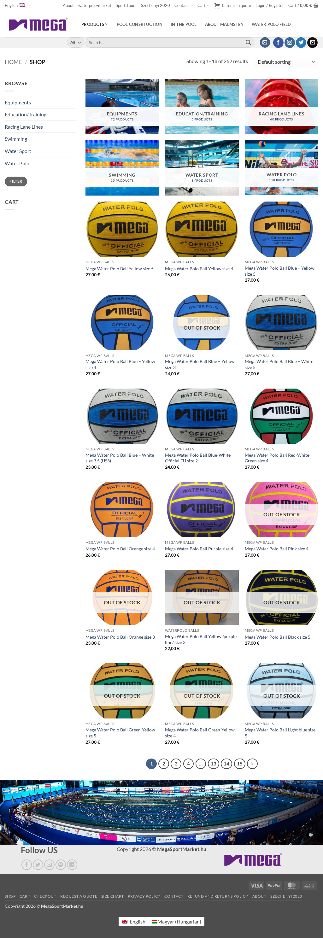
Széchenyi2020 (286, 896)
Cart (201, 5)
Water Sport (18, 151)
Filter (15, 181)
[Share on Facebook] (26, 864)
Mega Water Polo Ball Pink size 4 (276, 548)
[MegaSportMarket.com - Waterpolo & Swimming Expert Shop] (38, 24)
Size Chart (112, 896)
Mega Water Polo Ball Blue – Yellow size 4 (120, 364)
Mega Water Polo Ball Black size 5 (277, 637)
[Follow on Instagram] (290, 42)
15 (240, 763)
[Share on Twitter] (38, 864)
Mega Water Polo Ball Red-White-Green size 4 (278, 458)
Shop (10, 896)
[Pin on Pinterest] (61, 864)
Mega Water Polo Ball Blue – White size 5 (279, 364)
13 (213, 763)
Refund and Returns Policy (217, 896)
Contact (181, 5)
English (11, 5)
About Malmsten (224, 24)
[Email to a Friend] (49, 864)
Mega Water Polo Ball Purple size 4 (199, 548)
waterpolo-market (94, 5)
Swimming (16, 139)
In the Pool (184, 24)
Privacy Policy (144, 896)
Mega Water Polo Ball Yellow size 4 (199, 268)
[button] (269, 5)
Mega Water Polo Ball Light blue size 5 (280, 732)
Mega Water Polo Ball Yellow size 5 (119, 268)
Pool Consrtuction (139, 24)
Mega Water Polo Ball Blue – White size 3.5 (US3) (119, 458)
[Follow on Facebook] (278, 42)
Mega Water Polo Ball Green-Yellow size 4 (200, 732)
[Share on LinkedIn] (72, 864)
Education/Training (25, 114)
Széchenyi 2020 (155, 5)
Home (13, 61)
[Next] (252, 764)
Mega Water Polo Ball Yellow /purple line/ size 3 (201, 639)
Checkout (45, 896)
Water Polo (17, 163)
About (68, 5)
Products (92, 24)
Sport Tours (126, 5)
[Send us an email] (312, 42)
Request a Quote (78, 896)
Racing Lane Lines (24, 127)
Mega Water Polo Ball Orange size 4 (120, 548)
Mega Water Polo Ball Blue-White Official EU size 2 (198, 458)
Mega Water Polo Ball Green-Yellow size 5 (120, 732)
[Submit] (248, 42)
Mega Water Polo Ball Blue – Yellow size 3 (200, 364)
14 (226, 763)
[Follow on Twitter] (301, 42)
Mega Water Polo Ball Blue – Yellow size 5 (279, 271)
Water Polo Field (271, 24)
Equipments (18, 102)
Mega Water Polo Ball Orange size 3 (120, 637)
